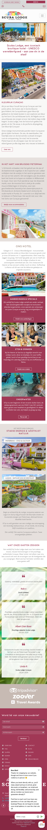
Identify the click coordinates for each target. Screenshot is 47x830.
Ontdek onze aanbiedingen (23, 319)
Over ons (7, 149)
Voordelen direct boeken (11, 2)
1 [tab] (23, 236)
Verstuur (23, 738)
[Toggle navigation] (42, 16)
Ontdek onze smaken (23, 369)
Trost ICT (23, 826)
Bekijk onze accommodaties (14, 204)
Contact (31, 745)
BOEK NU (35, 2)
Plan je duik (23, 417)
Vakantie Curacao (29, 823)
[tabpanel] (23, 223)
